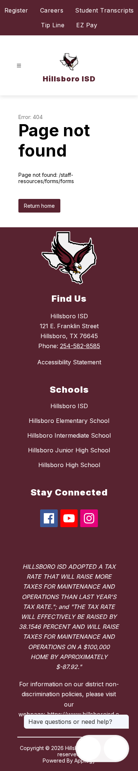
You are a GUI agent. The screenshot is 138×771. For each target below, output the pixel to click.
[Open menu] (19, 66)
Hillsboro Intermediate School (69, 435)
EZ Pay (86, 25)
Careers (52, 10)
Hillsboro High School (69, 465)
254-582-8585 (80, 346)
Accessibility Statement (69, 362)
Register (16, 10)
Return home (39, 206)
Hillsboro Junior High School (69, 450)
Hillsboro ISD (69, 406)
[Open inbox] (89, 748)
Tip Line (52, 25)
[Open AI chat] (115, 748)
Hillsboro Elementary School (69, 420)
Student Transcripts (104, 10)
